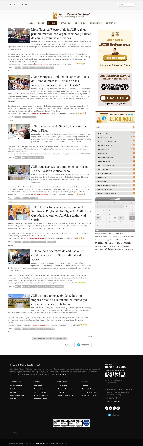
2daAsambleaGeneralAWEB (120, 240)
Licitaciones (14, 389)
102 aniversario (101, 233)
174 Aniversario (114, 237)
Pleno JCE (18, 67)
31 (121, 206)
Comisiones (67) (103, 169)
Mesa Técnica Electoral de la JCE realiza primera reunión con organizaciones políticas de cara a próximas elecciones (61, 33)
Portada (30, 23)
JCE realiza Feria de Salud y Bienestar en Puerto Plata (59, 128)
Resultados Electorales (66, 395)
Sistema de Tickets (88, 389)
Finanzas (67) (102, 153)
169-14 (119, 233)
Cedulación (51, 286)
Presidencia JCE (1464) (105, 137)
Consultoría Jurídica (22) (105, 145)
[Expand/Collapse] (132, 132)
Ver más (62, 374)
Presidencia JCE (26, 67)
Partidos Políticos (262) (105, 173)
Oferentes (13, 399)
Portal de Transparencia (42, 395)
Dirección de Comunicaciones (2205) (109, 185)
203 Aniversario (128, 237)
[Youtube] (26, 4)
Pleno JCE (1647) (103, 133)
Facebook (106, 408)
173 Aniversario (101, 237)
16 (132, 214)
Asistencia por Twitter (89, 395)
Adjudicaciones (15, 392)
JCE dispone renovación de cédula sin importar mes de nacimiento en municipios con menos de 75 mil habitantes (59, 299)
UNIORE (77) (102, 177)
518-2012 (127, 246)
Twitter (110, 408)
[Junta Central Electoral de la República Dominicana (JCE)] (71, 15)
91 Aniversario (128, 249)
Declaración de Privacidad (58, 444)
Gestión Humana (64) (104, 161)
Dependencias (80, 23)
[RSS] (134, 132)
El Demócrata (62, 386)
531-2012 (99, 249)
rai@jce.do (116, 401)
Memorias (61, 392)
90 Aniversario (112, 249)
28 (103, 206)
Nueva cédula (59, 286)
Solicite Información (16, 386)
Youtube (118, 408)
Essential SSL (12, 433)
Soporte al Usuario (40, 399)
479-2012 (127, 243)
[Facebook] (10, 4)
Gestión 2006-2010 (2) (105, 189)
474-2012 (99, 243)
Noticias (51, 23)
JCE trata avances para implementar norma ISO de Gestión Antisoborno (59, 168)
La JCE (35, 67)
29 (109, 206)
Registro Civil (31, 117)
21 (121, 218)
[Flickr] (14, 4)
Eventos (41, 157)
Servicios (40, 23)
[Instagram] (18, 4)
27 (98, 206)
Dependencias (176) (104, 149)
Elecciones (51, 67)
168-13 (111, 233)
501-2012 (99, 246)
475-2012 (108, 243)
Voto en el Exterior (40, 392)
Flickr (114, 408)
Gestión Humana (32, 157)
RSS (90, 336)
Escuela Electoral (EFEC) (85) (107, 194)
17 (98, 218)
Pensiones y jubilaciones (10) (107, 157)
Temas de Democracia (65, 389)
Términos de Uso (42, 444)
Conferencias (36, 241)
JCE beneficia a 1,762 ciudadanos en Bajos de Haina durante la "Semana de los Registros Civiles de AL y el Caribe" (60, 80)
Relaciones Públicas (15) (106, 165)
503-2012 (118, 246)
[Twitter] (22, 4)
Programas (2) (102, 181)
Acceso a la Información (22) (107, 141)
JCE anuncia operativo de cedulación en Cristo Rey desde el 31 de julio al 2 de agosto (58, 254)
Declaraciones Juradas (17, 395)
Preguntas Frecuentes (89, 392)
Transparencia (95, 23)
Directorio (85, 386)
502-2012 (108, 246)
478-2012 (118, 243)
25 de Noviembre (102, 240)
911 (97, 253)
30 (115, 206)
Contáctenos (111, 23)
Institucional (65, 23)
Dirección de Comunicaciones (39, 64)
